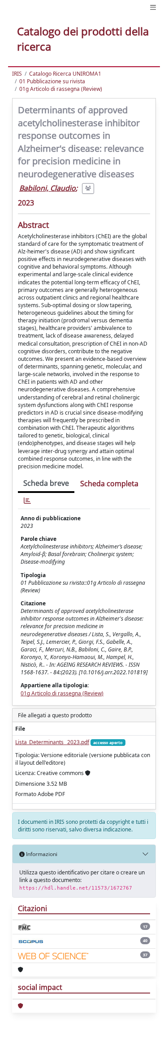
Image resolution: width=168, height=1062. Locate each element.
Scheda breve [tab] (46, 483)
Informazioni (41, 854)
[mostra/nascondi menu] (153, 7)
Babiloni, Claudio (47, 188)
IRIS (17, 73)
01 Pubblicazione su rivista (52, 81)
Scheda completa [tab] (109, 483)
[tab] (27, 500)
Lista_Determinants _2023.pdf (52, 742)
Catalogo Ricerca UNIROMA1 (65, 73)
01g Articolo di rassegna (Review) (60, 89)
